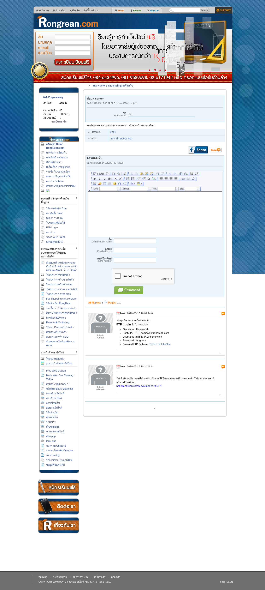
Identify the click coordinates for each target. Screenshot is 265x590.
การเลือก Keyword (56, 317)
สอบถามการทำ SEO (57, 336)
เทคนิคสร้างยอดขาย (57, 157)
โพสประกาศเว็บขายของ (59, 284)
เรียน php (51, 441)
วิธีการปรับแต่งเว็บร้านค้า (60, 327)
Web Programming (53, 97)
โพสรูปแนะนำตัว (55, 358)
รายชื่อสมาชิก (60, 577)
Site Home (99, 85)
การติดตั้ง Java (54, 213)
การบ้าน (50, 232)
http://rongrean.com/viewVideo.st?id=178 (139, 386)
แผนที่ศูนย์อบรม (54, 241)
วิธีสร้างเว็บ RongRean (58, 303)
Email (104, 250)
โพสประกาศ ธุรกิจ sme (58, 294)
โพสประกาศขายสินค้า (58, 274)
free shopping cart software (61, 298)
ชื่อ (120, 114)
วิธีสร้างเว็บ (52, 412)
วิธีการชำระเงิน (59, 487)
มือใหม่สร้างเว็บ (54, 162)
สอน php (51, 436)
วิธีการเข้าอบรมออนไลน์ (59, 460)
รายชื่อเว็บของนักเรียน (58, 171)
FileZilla (165, 344)
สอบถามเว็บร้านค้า (56, 332)
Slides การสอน (54, 218)
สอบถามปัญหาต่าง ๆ (57, 384)
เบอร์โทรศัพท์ (104, 259)
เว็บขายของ (52, 426)
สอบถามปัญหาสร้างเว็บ (58, 176)
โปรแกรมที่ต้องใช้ (55, 222)
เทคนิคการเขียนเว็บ (56, 152)
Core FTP (155, 344)
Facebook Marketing (57, 322)
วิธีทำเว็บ (51, 422)
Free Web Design (56, 370)
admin (63, 103)
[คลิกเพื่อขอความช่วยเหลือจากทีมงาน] (222, 10)
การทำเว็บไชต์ (54, 398)
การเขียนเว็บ (53, 403)
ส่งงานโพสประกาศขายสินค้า (61, 313)
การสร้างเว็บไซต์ (55, 393)
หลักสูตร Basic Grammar (59, 388)
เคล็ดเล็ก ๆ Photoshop (58, 166)
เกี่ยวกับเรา (59, 525)
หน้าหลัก (43, 577)
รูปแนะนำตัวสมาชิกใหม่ (59, 363)
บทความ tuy (53, 455)
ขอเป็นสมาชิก (59, 121)
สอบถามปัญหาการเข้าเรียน (60, 186)
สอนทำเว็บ (52, 417)
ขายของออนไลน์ (55, 431)
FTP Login (52, 227)
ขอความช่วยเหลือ (55, 237)
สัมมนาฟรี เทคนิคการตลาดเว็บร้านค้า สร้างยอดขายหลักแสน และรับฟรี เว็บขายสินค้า (61, 266)
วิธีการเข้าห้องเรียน (56, 208)
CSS (113, 132)
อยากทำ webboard (120, 138)
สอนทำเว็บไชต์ (54, 407)
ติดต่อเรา (59, 506)
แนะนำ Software (55, 181)
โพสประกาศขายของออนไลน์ (61, 289)
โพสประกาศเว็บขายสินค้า (60, 279)
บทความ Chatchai (56, 445)
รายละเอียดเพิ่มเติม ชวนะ (59, 450)
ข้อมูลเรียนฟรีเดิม (55, 464)
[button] (73, 62)
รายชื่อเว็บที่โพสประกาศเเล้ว (61, 308)
